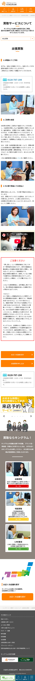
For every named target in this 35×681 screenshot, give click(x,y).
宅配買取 (30, 11)
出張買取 (22, 11)
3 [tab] (17, 416)
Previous (4, 416)
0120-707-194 (15, 79)
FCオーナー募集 (5, 631)
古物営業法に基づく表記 (8, 642)
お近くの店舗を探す (17, 355)
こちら (19, 158)
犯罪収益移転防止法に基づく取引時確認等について (15, 648)
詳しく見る (18, 486)
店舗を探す (13, 11)
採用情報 (3, 636)
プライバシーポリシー (7, 645)
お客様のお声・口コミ (7, 622)
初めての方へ (4, 619)
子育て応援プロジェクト (8, 628)
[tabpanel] (17, 404)
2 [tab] (15, 416)
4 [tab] (20, 416)
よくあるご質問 (5, 625)
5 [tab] (23, 416)
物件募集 (3, 634)
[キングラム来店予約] (17, 404)
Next (31, 416)
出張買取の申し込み (17, 363)
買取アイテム (4, 11)
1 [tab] (12, 416)
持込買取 (5, 38)
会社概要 (3, 639)
